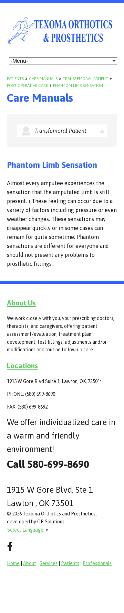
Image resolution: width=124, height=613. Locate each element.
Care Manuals (43, 78)
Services (49, 563)
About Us (21, 303)
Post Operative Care (27, 85)
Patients (15, 78)
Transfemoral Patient (85, 78)
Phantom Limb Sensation (78, 85)
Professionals (97, 563)
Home (13, 563)
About (29, 563)
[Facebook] (10, 547)
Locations (22, 365)
